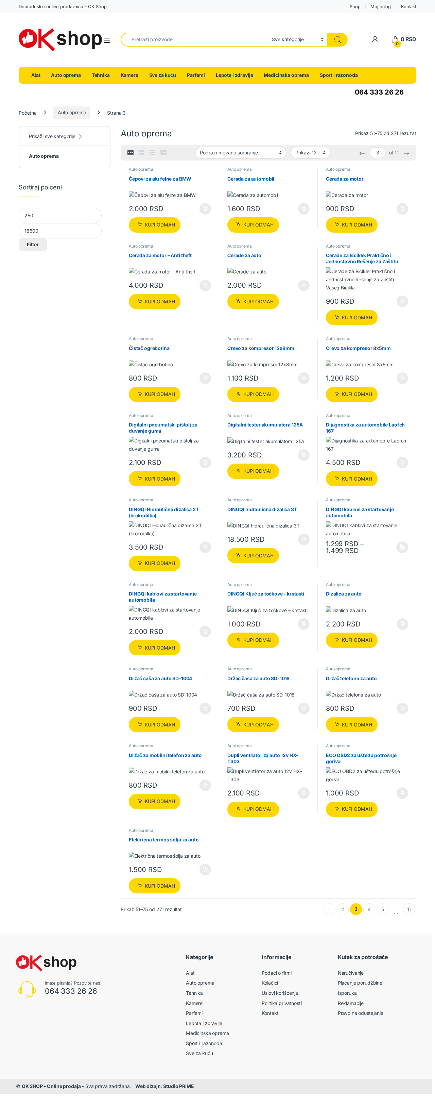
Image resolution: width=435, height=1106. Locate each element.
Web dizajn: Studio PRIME (164, 1086)
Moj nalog (380, 6)
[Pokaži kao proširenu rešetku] (141, 153)
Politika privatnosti (281, 1003)
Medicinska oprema (286, 75)
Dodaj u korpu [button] (204, 209)
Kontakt (408, 6)
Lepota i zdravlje (234, 75)
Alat (35, 75)
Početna (28, 112)
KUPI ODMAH (160, 225)
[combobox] (194, 40)
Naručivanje (351, 973)
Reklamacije (351, 1003)
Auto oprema (66, 75)
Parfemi (196, 75)
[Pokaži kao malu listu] (163, 153)
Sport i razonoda (339, 75)
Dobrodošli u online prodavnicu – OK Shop (62, 6)
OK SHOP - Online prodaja (51, 1086)
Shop (355, 6)
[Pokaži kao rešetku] (130, 153)
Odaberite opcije (397, 547)
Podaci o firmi (276, 973)
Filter (33, 244)
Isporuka (347, 993)
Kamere (129, 75)
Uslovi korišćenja (280, 993)
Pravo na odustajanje (360, 1013)
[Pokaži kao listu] (152, 153)
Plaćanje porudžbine (360, 983)
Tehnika (101, 75)
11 (409, 909)
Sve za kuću (162, 75)
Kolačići (270, 983)
